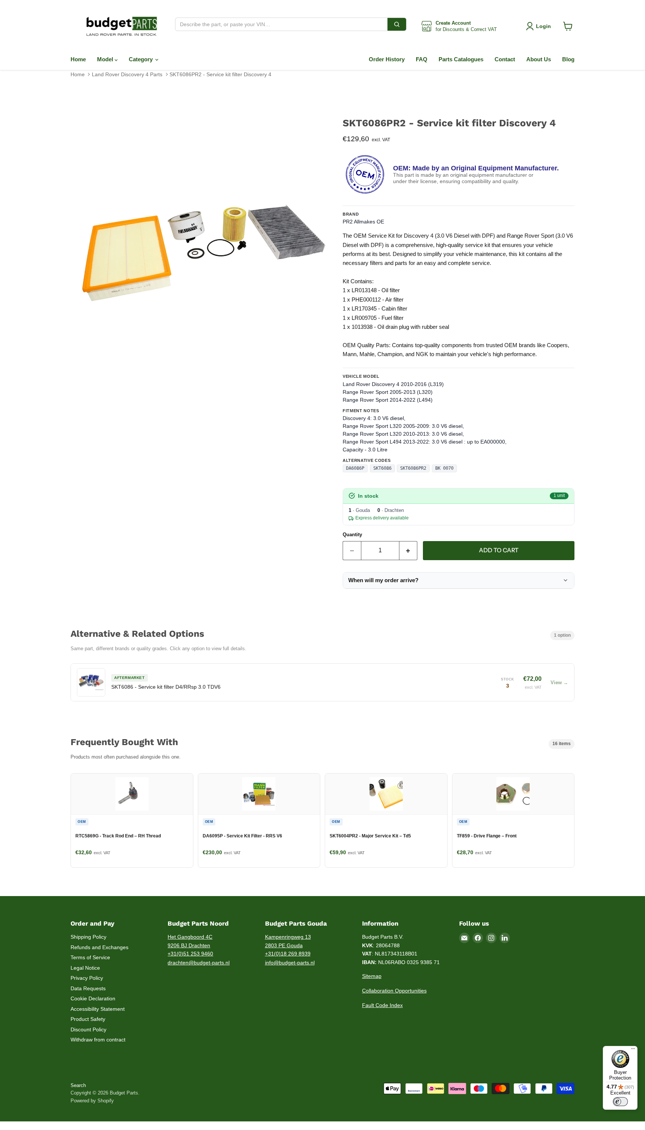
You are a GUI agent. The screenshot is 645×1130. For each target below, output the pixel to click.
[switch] (620, 1101)
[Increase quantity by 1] (408, 550)
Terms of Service (90, 957)
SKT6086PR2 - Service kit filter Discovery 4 (220, 74)
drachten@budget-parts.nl (199, 963)
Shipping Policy (88, 937)
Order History (387, 59)
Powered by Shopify (92, 1100)
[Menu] (633, 1050)
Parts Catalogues (461, 59)
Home (78, 59)
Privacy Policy (87, 978)
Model (106, 59)
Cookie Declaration (93, 998)
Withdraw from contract (98, 1040)
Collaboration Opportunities (394, 991)
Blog (568, 59)
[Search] (396, 24)
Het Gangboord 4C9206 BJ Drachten (190, 941)
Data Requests (88, 988)
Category (141, 59)
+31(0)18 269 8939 (288, 954)
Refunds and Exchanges (99, 947)
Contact (505, 59)
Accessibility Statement (98, 1009)
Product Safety (88, 1019)
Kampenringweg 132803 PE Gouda (288, 941)
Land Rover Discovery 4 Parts (127, 74)
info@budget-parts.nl (290, 963)
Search (78, 1085)
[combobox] (281, 24)
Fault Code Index (382, 1005)
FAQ (421, 59)
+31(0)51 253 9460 (190, 954)
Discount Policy (88, 1029)
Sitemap (371, 976)
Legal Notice (85, 968)
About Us (538, 59)
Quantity (352, 534)
